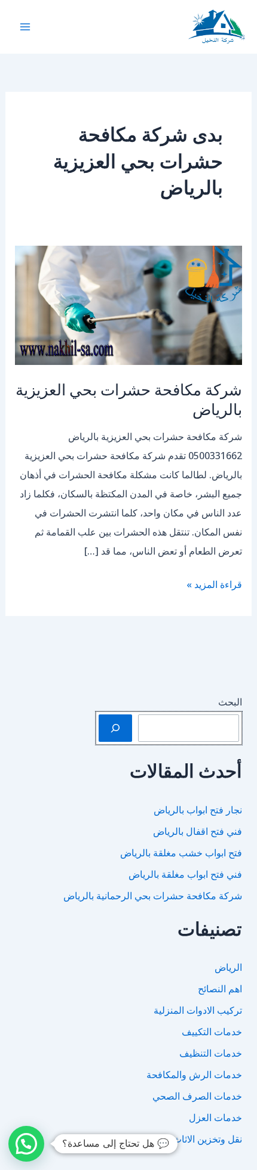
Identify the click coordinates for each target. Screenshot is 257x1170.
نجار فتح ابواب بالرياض (198, 809)
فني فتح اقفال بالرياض (197, 831)
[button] (26, 1144)
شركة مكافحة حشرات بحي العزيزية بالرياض (129, 399)
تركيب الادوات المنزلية (198, 1010)
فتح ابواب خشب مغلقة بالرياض (181, 852)
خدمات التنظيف (210, 1053)
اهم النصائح (220, 988)
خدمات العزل (215, 1117)
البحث (230, 701)
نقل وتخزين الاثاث (207, 1139)
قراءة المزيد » (214, 585)
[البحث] (115, 728)
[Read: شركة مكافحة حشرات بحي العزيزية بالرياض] (129, 304)
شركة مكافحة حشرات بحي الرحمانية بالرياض (152, 895)
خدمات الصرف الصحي (197, 1096)
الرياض (228, 967)
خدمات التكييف (212, 1031)
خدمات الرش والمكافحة (194, 1074)
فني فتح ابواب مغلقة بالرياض (185, 874)
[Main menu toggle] (25, 27)
